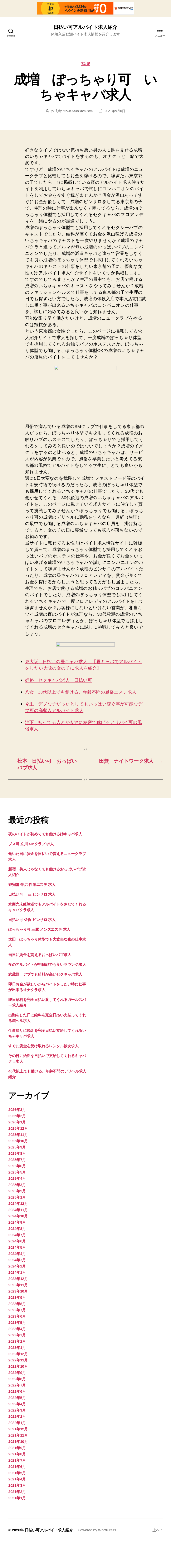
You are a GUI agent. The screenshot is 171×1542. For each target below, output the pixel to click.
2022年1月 (17, 1423)
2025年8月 (17, 1153)
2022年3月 (17, 1410)
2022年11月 (18, 1360)
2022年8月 (17, 1379)
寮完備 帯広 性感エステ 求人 (32, 884)
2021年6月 (17, 1467)
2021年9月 (17, 1448)
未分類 (86, 63)
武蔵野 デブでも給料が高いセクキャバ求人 (45, 974)
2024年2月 (17, 1266)
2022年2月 (17, 1416)
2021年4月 (17, 1479)
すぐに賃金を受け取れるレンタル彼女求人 (43, 1046)
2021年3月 (17, 1485)
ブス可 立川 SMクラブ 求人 (31, 844)
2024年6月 (17, 1241)
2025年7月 (17, 1160)
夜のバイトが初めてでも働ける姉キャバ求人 (45, 834)
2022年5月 (17, 1398)
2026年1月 (17, 1122)
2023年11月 (18, 1285)
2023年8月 (17, 1304)
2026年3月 (17, 1110)
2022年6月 (17, 1391)
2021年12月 (18, 1429)
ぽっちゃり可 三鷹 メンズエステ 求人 (39, 929)
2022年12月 (18, 1354)
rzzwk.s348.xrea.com (78, 111)
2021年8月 (17, 1454)
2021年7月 (17, 1460)
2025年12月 (18, 1128)
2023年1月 (17, 1348)
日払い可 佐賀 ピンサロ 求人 (32, 920)
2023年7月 (17, 1310)
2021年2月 (17, 1492)
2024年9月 (17, 1222)
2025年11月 (18, 1135)
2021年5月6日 (114, 111)
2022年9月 (17, 1373)
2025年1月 (17, 1197)
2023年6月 (17, 1316)
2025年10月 (18, 1141)
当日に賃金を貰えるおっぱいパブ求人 (39, 955)
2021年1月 (17, 1498)
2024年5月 (17, 1247)
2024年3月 (17, 1260)
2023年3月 (17, 1335)
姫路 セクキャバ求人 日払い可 (58, 680)
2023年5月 (17, 1322)
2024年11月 (18, 1210)
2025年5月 (17, 1172)
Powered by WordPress (97, 1530)
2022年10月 (18, 1366)
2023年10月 (18, 1291)
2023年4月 (17, 1329)
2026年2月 (17, 1116)
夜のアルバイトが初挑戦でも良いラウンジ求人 (47, 964)
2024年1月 (17, 1272)
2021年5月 (17, 1473)
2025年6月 (17, 1166)
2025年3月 (17, 1185)
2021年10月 (18, 1441)
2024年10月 (18, 1216)
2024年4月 (17, 1254)
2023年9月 (17, 1297)
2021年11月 (18, 1435)
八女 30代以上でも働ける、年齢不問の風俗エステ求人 (80, 692)
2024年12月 (18, 1203)
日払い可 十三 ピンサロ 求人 (32, 894)
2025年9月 (17, 1147)
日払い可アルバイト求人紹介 (85, 27)
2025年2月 (17, 1191)
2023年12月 (18, 1279)
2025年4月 (17, 1178)
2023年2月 (17, 1341)
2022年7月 (17, 1385)
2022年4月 (17, 1404)
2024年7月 (17, 1235)
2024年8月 (17, 1229)
